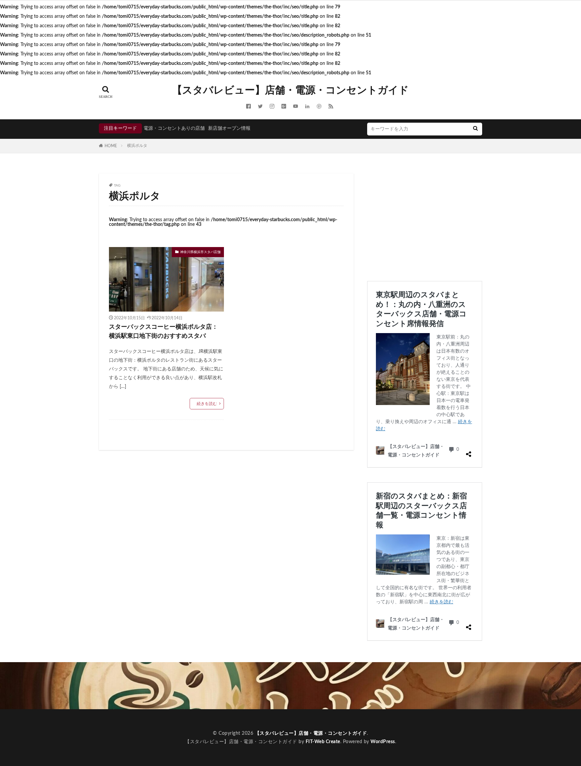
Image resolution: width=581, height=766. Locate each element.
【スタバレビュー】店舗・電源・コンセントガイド (290, 90)
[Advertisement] (424, 220)
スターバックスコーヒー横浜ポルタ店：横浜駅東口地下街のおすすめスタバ (163, 331)
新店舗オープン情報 (229, 128)
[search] (475, 129)
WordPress (383, 741)
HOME (111, 146)
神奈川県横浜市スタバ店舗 (200, 252)
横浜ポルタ (137, 146)
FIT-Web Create (323, 741)
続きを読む (207, 404)
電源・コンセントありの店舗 (174, 128)
